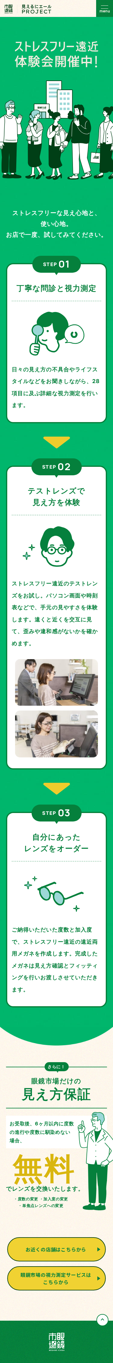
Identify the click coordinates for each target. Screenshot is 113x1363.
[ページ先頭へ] (102, 1320)
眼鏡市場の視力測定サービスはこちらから (55, 1278)
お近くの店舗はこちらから (56, 1249)
